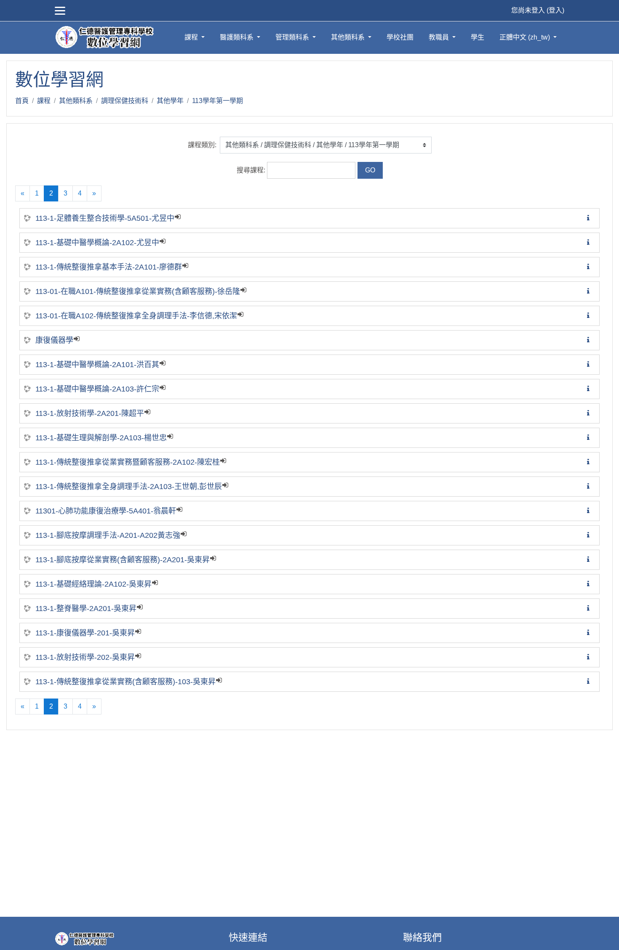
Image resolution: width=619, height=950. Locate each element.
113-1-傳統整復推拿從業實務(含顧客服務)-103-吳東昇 (125, 681)
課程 (192, 37)
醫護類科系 (237, 37)
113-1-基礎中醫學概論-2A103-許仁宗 (97, 389)
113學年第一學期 (217, 100)
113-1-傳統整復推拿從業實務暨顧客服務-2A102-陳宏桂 (127, 462)
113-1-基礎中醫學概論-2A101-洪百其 (97, 364)
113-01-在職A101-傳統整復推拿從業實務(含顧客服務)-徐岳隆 (137, 291)
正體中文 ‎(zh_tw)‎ (525, 37)
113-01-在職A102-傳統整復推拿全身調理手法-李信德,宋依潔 (136, 316)
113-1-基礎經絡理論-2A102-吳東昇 (93, 584)
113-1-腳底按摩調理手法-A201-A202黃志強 (107, 535)
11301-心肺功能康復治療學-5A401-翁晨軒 (105, 511)
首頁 (22, 100)
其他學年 (170, 100)
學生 (477, 37)
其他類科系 (348, 37)
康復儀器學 (54, 340)
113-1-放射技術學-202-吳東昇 (85, 657)
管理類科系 (293, 37)
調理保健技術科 (124, 100)
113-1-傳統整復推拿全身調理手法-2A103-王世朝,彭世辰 (128, 486)
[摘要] (590, 218)
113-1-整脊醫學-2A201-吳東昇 (85, 608)
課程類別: (202, 144)
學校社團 (400, 37)
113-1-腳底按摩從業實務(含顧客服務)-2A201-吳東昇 (122, 560)
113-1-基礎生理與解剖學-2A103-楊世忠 (101, 438)
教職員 (440, 37)
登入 (555, 10)
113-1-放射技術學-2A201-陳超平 (89, 413)
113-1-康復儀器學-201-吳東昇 (85, 633)
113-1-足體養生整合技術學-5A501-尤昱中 (104, 218)
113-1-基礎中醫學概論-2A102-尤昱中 (97, 242)
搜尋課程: (252, 170)
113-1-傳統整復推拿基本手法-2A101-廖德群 (108, 267)
